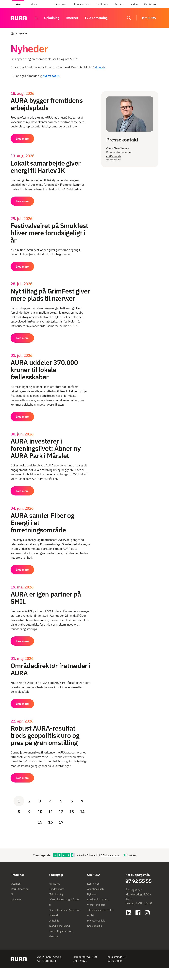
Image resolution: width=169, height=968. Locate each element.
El (36, 17)
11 (50, 811)
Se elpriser (61, 4)
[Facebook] (138, 912)
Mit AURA (54, 883)
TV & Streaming (95, 17)
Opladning (51, 17)
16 (50, 822)
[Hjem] (12, 33)
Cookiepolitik (94, 925)
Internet (72, 17)
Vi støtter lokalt (96, 904)
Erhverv (34, 4)
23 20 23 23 (113, 160)
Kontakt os (93, 883)
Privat (18, 4)
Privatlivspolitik (96, 920)
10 (40, 811)
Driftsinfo (102, 4)
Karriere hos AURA (97, 899)
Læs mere (22, 138)
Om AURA (150, 4)
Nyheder (92, 894)
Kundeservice (82, 4)
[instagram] (147, 912)
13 (71, 811)
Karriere (119, 4)
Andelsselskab (95, 889)
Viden (134, 4)
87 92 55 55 (138, 881)
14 (82, 811)
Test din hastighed (59, 925)
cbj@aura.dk (113, 156)
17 (61, 822)
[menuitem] (18, 4)
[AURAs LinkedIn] (128, 912)
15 (40, 822)
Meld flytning (56, 894)
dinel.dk (100, 67)
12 (61, 811)
